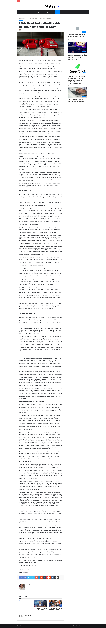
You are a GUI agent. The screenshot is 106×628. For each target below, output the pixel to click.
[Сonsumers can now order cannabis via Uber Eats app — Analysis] (25, 606)
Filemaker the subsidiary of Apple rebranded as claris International (76, 36)
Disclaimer (87, 625)
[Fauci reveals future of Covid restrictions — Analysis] (40, 603)
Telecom (52, 12)
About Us (70, 625)
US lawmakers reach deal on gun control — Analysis (55, 609)
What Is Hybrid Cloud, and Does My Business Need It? (76, 100)
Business (57, 12)
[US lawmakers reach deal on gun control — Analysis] (55, 603)
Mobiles (42, 12)
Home (21, 18)
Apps (38, 12)
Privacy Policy (81, 625)
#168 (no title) (75, 625)
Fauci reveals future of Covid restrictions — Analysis (40, 609)
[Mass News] (53, 6)
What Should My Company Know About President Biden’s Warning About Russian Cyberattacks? (77, 56)
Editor (22, 29)
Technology (33, 12)
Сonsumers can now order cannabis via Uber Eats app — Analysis (25, 615)
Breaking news (25, 572)
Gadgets (47, 12)
